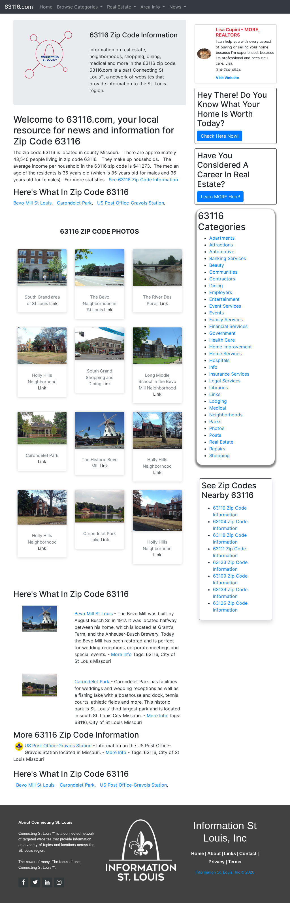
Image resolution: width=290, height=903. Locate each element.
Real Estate (221, 442)
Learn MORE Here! (220, 196)
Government (222, 333)
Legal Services (224, 381)
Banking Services (227, 258)
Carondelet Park (74, 203)
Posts (215, 435)
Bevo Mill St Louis (32, 203)
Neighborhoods (225, 415)
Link (53, 303)
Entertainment (224, 299)
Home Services (225, 353)
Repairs (217, 449)
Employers (220, 292)
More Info (121, 654)
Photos (216, 428)
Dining (216, 285)
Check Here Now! (219, 136)
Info (213, 367)
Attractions (221, 245)
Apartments (221, 238)
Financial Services (228, 326)
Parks (215, 421)
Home (46, 7)
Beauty (216, 265)
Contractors (222, 279)
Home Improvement (230, 347)
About (214, 853)
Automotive (221, 251)
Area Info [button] (150, 7)
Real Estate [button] (120, 7)
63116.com (19, 6)
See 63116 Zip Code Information (143, 179)
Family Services (226, 319)
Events (216, 313)
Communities (223, 272)
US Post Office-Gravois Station (130, 203)
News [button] (176, 7)
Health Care (222, 340)
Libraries (218, 387)
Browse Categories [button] (78, 7)
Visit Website (227, 78)
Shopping (219, 455)
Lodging (218, 401)
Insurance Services (229, 374)
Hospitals (219, 360)
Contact (247, 853)
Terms (234, 861)
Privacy (216, 861)
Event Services (225, 306)
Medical (217, 408)
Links (214, 394)
